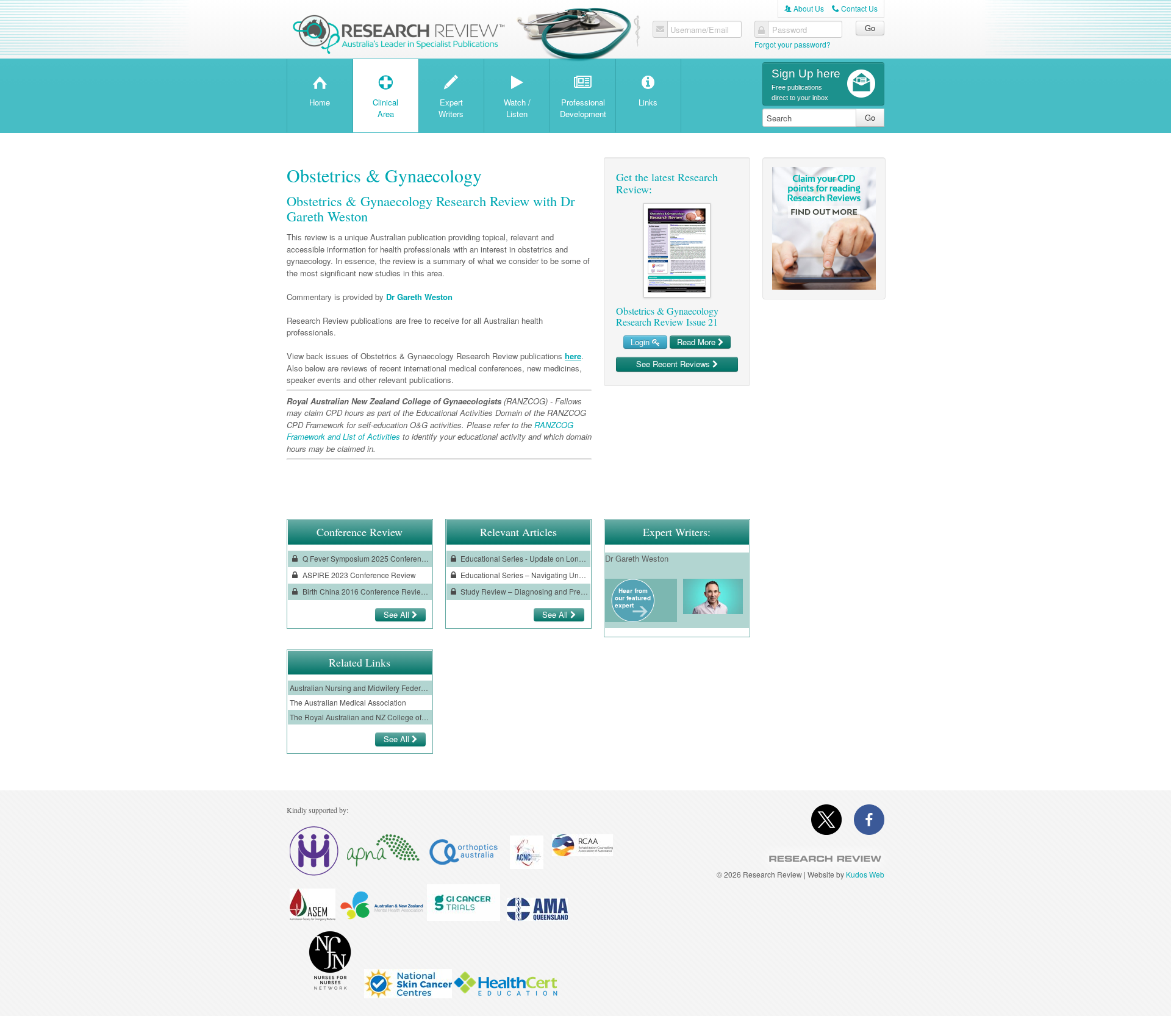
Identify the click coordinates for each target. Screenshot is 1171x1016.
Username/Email (699, 30)
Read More (697, 342)
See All (398, 614)
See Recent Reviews (674, 364)
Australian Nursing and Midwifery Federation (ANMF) (360, 687)
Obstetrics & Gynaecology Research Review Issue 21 (667, 316)
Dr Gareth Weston (419, 296)
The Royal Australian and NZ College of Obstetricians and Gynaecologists (360, 717)
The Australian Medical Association (348, 702)
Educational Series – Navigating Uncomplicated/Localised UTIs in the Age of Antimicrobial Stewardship (523, 575)
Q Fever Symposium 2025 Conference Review (365, 558)
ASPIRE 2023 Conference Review (358, 575)
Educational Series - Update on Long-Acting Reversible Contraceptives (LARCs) (523, 558)
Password (789, 30)
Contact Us (855, 8)
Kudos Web (865, 874)
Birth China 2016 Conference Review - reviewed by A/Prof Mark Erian (365, 591)
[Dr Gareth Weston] (632, 618)
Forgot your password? (792, 44)
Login (641, 342)
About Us (804, 8)
